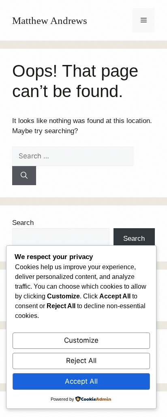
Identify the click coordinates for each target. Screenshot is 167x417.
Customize (81, 340)
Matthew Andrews (49, 20)
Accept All (81, 381)
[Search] (24, 176)
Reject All (81, 361)
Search (23, 223)
